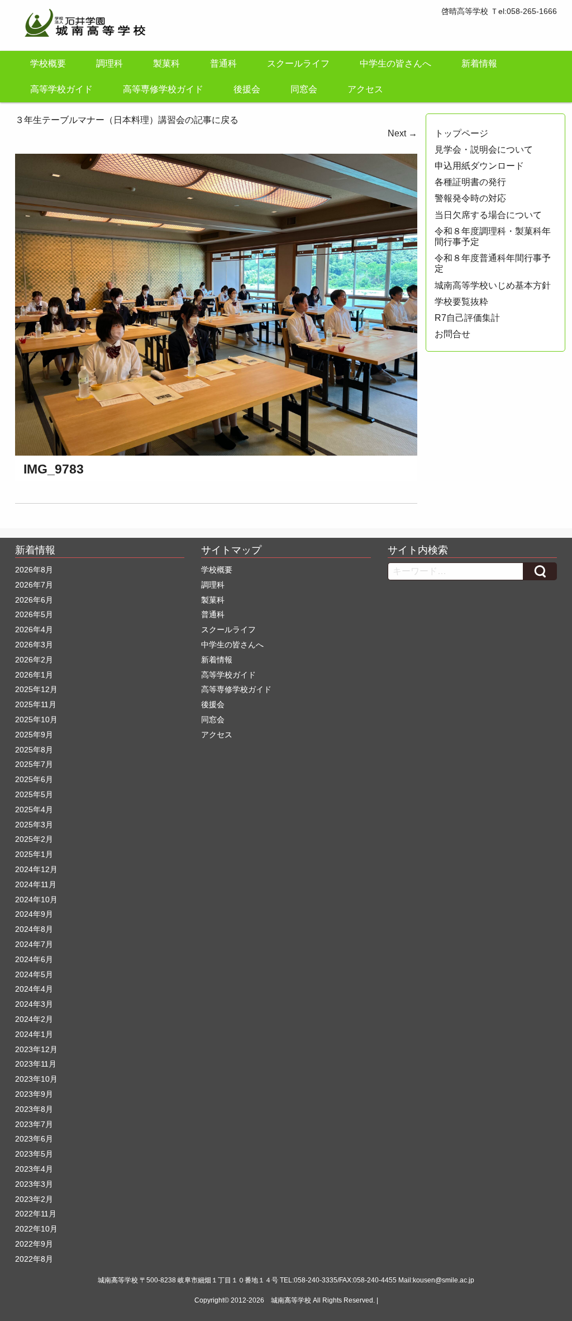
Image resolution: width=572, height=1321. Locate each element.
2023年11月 (35, 1063)
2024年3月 (34, 1004)
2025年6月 (34, 779)
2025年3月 (34, 824)
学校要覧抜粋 (461, 301)
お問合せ (452, 334)
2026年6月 (34, 599)
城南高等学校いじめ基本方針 (493, 285)
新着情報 (479, 63)
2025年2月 (34, 839)
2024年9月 (34, 914)
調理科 (109, 63)
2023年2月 (34, 1199)
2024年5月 (34, 974)
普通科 (223, 63)
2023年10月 (36, 1078)
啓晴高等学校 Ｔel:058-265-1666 (499, 11)
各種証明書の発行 (470, 182)
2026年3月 (34, 644)
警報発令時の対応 (470, 198)
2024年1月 (34, 1034)
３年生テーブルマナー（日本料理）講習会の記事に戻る (127, 120)
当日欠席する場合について (488, 215)
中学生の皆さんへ (395, 63)
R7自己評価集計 (467, 318)
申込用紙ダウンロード (479, 166)
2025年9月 (34, 734)
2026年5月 (34, 614)
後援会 (246, 89)
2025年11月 (35, 704)
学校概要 (48, 63)
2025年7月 (34, 764)
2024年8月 (34, 929)
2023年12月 (36, 1049)
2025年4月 (34, 809)
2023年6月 (34, 1138)
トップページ (461, 133)
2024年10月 (36, 899)
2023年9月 (34, 1094)
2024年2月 (34, 1019)
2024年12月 (36, 869)
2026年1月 (34, 674)
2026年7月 (34, 584)
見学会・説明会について (484, 149)
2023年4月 (34, 1168)
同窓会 (303, 89)
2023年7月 (34, 1124)
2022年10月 (36, 1228)
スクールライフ (298, 63)
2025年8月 (34, 749)
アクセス (365, 89)
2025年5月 (34, 794)
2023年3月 (34, 1184)
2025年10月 (36, 719)
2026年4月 (34, 629)
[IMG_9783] (216, 304)
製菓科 (166, 63)
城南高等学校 (291, 1300)
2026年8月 (34, 569)
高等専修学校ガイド (163, 89)
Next (402, 133)
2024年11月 (35, 884)
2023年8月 (34, 1109)
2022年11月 (35, 1213)
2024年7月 (34, 944)
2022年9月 (34, 1243)
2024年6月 (34, 959)
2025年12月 (36, 689)
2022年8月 (34, 1258)
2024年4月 (34, 988)
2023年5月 (34, 1153)
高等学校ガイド (61, 89)
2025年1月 (34, 854)
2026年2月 (34, 659)
